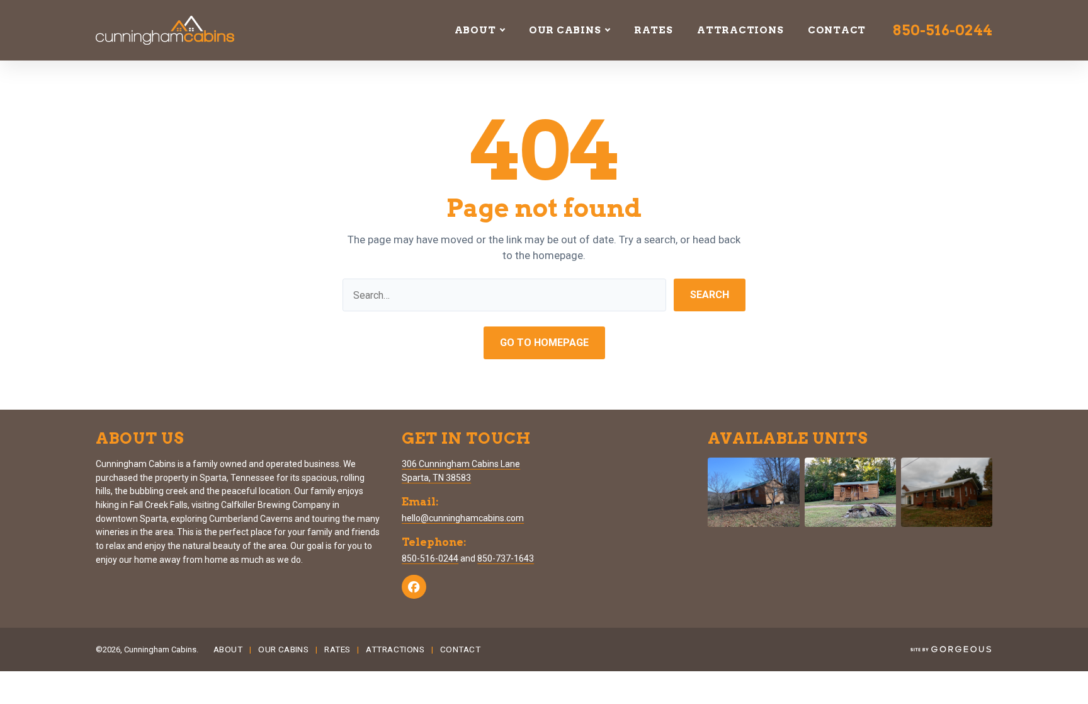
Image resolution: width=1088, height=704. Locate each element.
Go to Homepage (544, 343)
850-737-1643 (505, 558)
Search (709, 295)
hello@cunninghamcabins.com (463, 518)
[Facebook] (414, 587)
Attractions (740, 30)
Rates (653, 30)
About (475, 30)
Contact (837, 30)
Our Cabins (565, 30)
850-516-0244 (942, 30)
